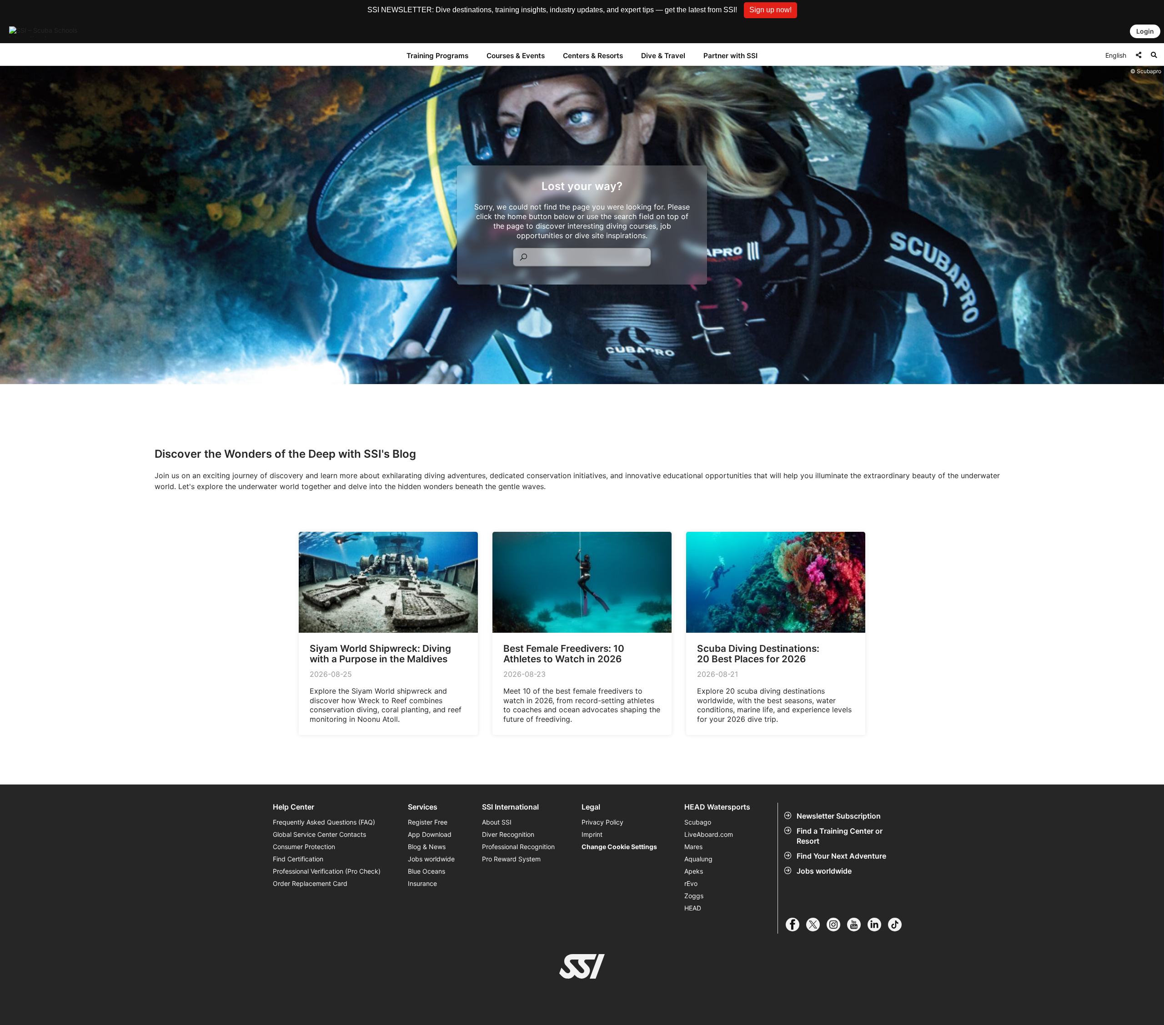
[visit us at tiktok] (898, 924)
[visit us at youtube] (857, 924)
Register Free (427, 822)
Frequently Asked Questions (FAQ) (324, 822)
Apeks (693, 871)
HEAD (692, 908)
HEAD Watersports (717, 807)
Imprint (592, 834)
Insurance (422, 883)
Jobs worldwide (824, 870)
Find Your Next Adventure (841, 855)
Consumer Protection (304, 846)
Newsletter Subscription (839, 815)
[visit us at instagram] (837, 924)
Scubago (697, 822)
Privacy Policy (602, 822)
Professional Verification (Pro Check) (327, 871)
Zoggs (693, 896)
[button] (770, 10)
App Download (430, 834)
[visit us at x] (816, 924)
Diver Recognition (508, 834)
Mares (693, 846)
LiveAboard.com (708, 834)
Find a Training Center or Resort (840, 835)
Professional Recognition (518, 846)
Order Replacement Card (310, 883)
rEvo (690, 883)
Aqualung (698, 859)
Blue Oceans (426, 871)
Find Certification (298, 859)
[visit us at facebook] (796, 924)
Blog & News (427, 846)
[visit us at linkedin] (878, 924)
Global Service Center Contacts (319, 834)
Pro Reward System (511, 859)
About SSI (497, 822)
